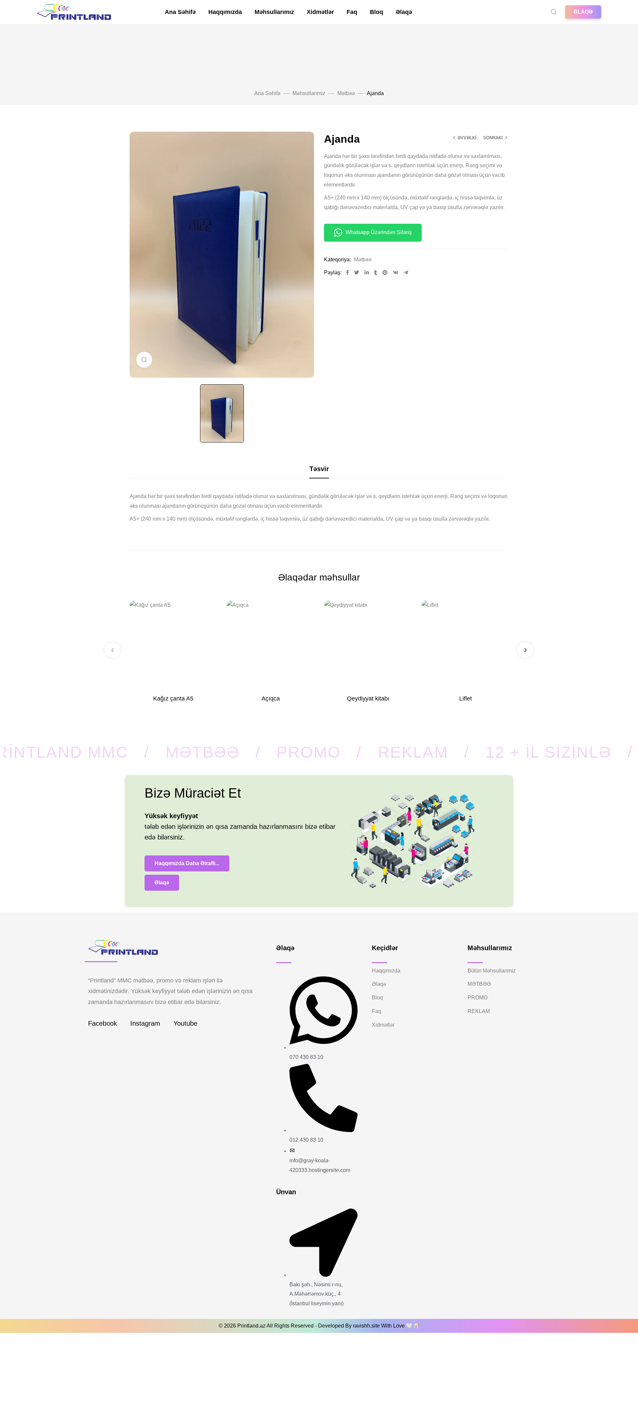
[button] (583, 12)
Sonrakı (493, 137)
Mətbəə (346, 93)
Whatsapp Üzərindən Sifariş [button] (379, 232)
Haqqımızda (225, 12)
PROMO (477, 997)
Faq (352, 12)
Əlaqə (404, 12)
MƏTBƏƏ (479, 984)
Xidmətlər (320, 12)
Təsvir (319, 468)
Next (525, 650)
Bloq (376, 12)
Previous (113, 650)
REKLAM (479, 1011)
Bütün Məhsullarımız (492, 970)
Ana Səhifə (180, 12)
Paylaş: (333, 272)
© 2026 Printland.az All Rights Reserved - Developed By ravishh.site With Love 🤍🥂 (319, 1326)
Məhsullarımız (274, 12)
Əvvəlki (467, 137)
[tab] (319, 468)
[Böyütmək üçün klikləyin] (144, 360)
